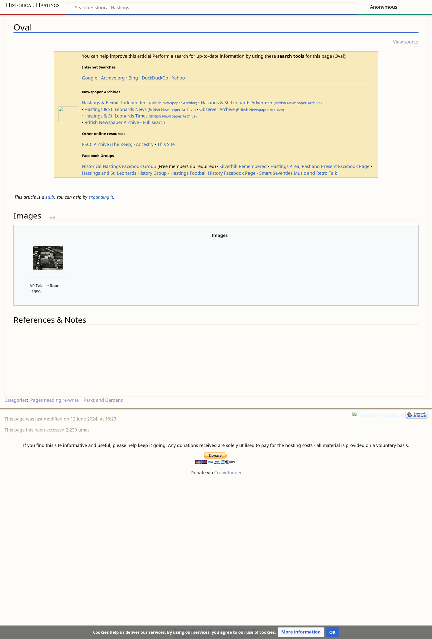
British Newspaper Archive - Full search (124, 122)
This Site (166, 144)
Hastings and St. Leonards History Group (124, 173)
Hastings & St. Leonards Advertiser (261, 103)
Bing (133, 78)
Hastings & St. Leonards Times (140, 116)
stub (50, 197)
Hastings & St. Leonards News (140, 109)
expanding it (100, 197)
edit (52, 217)
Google (89, 78)
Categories (15, 400)
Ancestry (145, 144)
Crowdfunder (228, 473)
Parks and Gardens (103, 400)
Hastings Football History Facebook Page (213, 173)
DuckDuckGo (155, 78)
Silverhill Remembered (243, 166)
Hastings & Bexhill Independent (139, 103)
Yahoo (178, 78)
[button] (301, 632)
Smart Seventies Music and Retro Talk (298, 173)
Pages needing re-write (54, 400)
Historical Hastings (33, 5)
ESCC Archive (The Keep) (107, 144)
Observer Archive (241, 109)
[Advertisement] (216, 551)
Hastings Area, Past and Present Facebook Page (320, 166)
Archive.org (113, 78)
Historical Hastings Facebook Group (119, 166)
